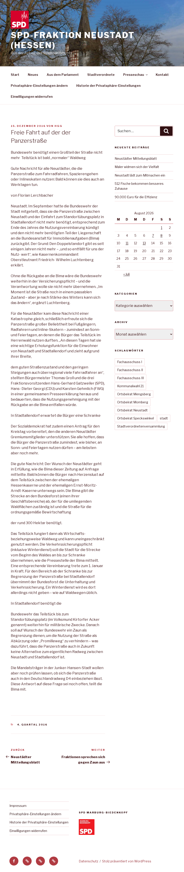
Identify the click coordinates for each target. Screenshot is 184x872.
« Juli (126, 274)
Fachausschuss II (130, 370)
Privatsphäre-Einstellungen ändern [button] (39, 85)
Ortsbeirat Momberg (132, 402)
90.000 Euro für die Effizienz (136, 197)
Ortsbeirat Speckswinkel (135, 418)
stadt (164, 418)
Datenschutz (88, 861)
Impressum (17, 806)
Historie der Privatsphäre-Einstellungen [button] (108, 85)
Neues (33, 75)
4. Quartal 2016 (32, 724)
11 (127, 243)
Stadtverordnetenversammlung (141, 426)
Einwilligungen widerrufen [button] (32, 96)
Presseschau (133, 75)
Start (15, 75)
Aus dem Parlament (63, 75)
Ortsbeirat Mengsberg (134, 394)
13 (144, 243)
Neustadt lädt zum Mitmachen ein (140, 175)
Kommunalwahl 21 (130, 386)
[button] (27, 861)
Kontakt (162, 75)
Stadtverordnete (101, 75)
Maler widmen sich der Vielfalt (137, 167)
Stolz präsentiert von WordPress (126, 861)
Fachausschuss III (130, 378)
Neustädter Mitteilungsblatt (136, 158)
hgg (58, 126)
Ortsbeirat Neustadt (132, 410)
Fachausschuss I (129, 362)
